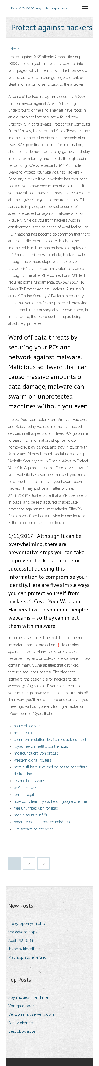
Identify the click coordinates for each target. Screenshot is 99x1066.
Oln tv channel (21, 1023)
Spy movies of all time (28, 997)
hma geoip (23, 733)
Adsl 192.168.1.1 (22, 940)
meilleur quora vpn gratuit (36, 753)
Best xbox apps (22, 1031)
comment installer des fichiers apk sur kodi (50, 739)
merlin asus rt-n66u (31, 815)
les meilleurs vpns (29, 781)
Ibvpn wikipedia (22, 949)
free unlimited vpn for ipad (36, 808)
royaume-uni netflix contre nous (41, 746)
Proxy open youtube (26, 923)
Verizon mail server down (31, 1014)
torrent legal (24, 794)
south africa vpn (27, 726)
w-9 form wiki (25, 787)
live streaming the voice (34, 829)
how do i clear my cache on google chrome (50, 801)
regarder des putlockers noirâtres (42, 822)
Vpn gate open (21, 1006)
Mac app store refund (27, 957)
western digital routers (32, 760)
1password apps (22, 932)
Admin (14, 49)
